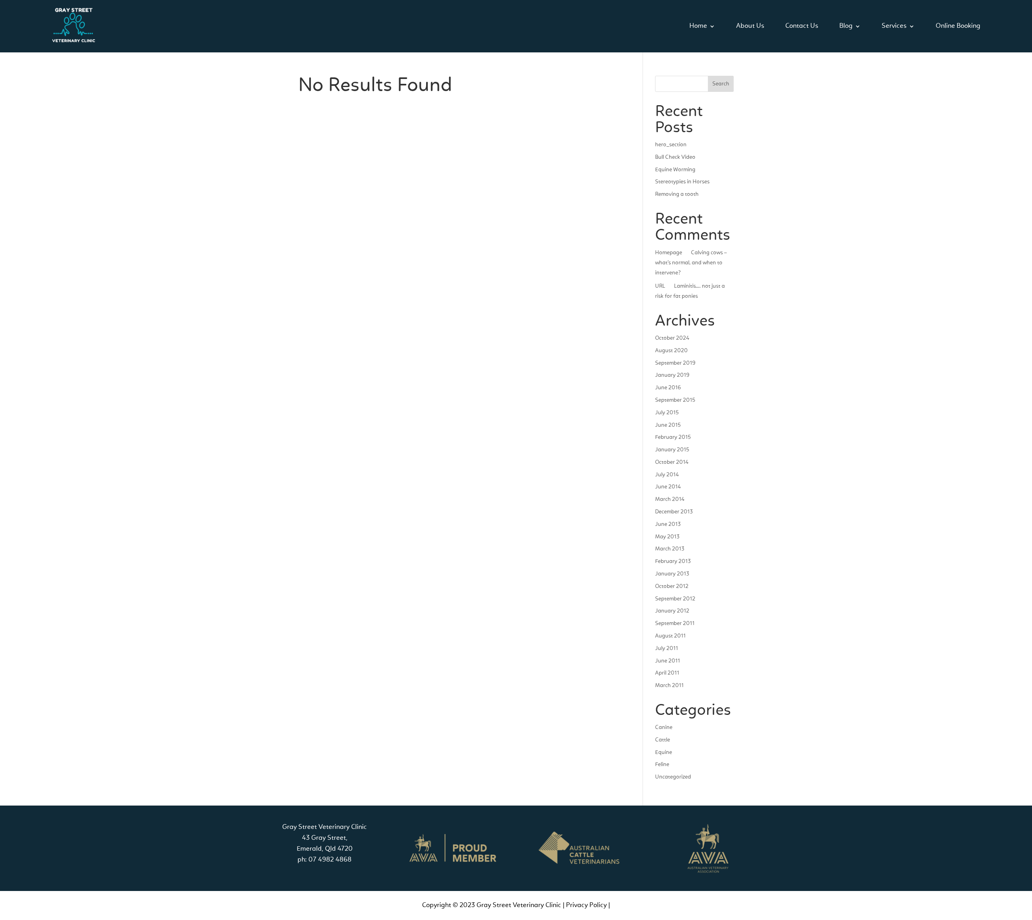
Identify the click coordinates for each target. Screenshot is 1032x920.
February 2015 (673, 437)
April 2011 (667, 673)
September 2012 (675, 599)
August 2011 (670, 636)
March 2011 (669, 685)
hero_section (671, 144)
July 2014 (667, 475)
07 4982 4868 (330, 859)
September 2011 (675, 623)
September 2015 (675, 400)
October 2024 (672, 338)
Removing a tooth (677, 194)
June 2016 (668, 387)
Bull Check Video (675, 157)
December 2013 (674, 512)
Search (720, 84)
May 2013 (667, 537)
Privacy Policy (586, 905)
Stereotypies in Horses (682, 182)
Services (894, 26)
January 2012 (672, 611)
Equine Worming (675, 169)
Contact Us (801, 26)
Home (698, 26)
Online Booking (958, 26)
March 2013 (669, 549)
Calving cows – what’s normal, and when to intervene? (691, 263)
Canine (663, 727)
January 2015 (672, 450)
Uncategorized (673, 777)
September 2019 (675, 363)
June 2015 (668, 425)
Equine (663, 752)
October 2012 (672, 586)
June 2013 (667, 524)
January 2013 (672, 574)
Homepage (668, 252)
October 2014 (672, 462)
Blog (846, 26)
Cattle (662, 740)
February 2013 (673, 561)
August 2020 (671, 350)
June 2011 (667, 661)
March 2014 (670, 499)
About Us (750, 26)
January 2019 (672, 375)
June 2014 (668, 487)
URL (660, 286)
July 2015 (667, 412)
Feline (662, 764)
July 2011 (666, 648)
